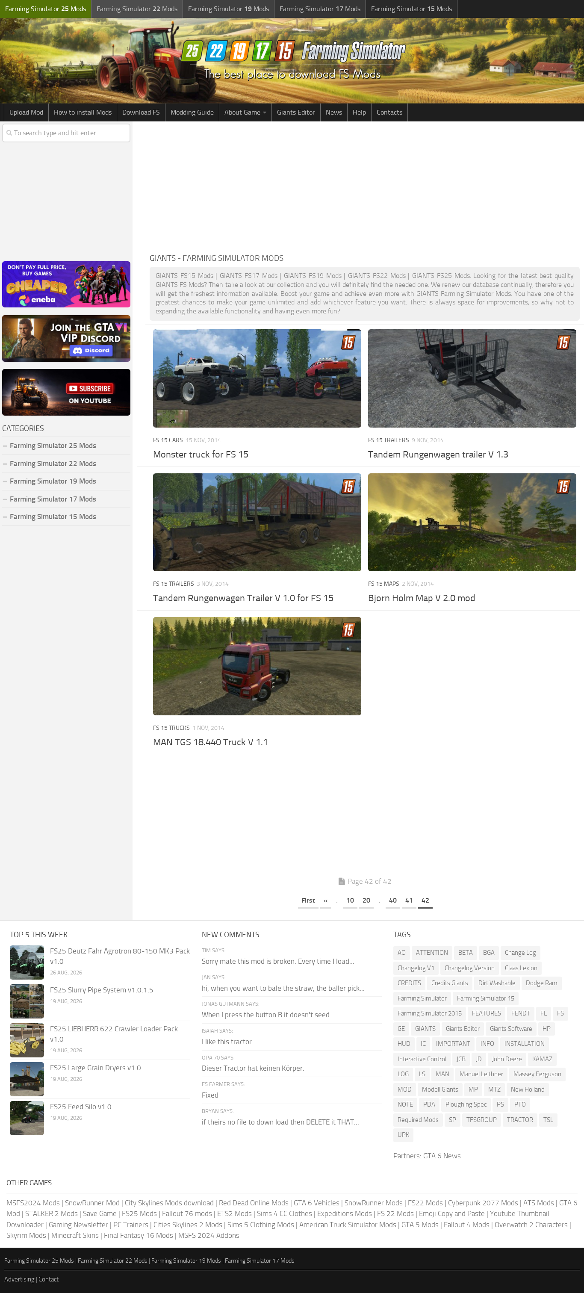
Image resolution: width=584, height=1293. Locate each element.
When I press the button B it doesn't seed (266, 1014)
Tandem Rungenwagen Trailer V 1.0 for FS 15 (243, 598)
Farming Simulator (422, 998)
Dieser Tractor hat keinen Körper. (253, 1068)
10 (350, 900)
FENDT (520, 1013)
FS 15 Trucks (171, 728)
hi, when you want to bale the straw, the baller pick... (283, 988)
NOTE (405, 1104)
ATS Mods (538, 1203)
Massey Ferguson (537, 1074)
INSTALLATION (524, 1044)
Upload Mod (26, 112)
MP (473, 1089)
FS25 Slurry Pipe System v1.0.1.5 (101, 990)
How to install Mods (83, 112)
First (308, 900)
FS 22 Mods (395, 1213)
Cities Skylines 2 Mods (187, 1224)
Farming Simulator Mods (45, 9)
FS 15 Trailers (388, 440)
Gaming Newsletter (78, 1224)
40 (393, 900)
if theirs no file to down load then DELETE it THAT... (280, 1122)
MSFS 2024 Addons (208, 1235)
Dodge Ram (541, 983)
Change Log (520, 952)
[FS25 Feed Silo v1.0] (27, 1118)
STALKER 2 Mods (51, 1213)
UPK (403, 1135)
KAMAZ (542, 1059)
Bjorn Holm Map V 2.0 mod (421, 598)
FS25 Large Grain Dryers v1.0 (95, 1067)
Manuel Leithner (481, 1074)
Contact (48, 1279)
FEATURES (486, 1013)
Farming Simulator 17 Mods (53, 499)
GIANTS (425, 1029)
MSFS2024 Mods (33, 1203)
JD (479, 1059)
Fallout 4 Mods (467, 1224)
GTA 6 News (442, 1155)
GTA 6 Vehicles (316, 1203)
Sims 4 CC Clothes (284, 1213)
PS (500, 1104)
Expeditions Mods (344, 1213)
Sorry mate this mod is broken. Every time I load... (278, 961)
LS (422, 1074)
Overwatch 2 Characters (531, 1224)
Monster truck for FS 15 (200, 454)
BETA (465, 952)
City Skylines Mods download (169, 1203)
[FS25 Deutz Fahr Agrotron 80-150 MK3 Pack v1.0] (27, 962)
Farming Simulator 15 (485, 998)
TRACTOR (520, 1120)
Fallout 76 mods (187, 1213)
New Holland (528, 1089)
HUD (404, 1044)
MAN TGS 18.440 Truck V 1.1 (210, 742)
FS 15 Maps (383, 583)
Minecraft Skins (75, 1235)
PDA (429, 1104)
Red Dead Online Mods (254, 1203)
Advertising (19, 1279)
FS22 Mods (425, 1203)
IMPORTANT (453, 1044)
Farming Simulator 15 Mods (53, 516)
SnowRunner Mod (92, 1203)
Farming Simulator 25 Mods (39, 1260)
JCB (461, 1059)
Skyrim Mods (26, 1235)
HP (547, 1029)
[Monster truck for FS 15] (257, 378)
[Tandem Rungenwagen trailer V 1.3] (472, 378)
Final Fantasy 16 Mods (138, 1235)
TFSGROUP (481, 1120)
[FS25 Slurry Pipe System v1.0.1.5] (27, 1001)
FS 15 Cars (168, 440)
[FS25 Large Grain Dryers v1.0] (27, 1079)
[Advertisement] (365, 185)
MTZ (494, 1089)
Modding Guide (192, 112)
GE (401, 1029)
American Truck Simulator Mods (347, 1224)
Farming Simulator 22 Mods (53, 463)
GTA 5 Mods (420, 1224)
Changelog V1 (416, 968)
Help (359, 112)
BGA (489, 952)
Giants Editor (296, 112)
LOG (403, 1074)
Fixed (210, 1095)
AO (402, 952)
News (334, 112)
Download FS (141, 112)
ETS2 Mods (234, 1213)
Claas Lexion (521, 968)
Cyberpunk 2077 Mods (483, 1203)
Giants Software (511, 1029)
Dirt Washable (497, 983)
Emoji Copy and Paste (452, 1213)
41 (409, 900)
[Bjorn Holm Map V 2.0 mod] (472, 522)
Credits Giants (449, 983)
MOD (405, 1089)
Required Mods (418, 1120)
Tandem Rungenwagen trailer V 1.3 (438, 454)
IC (423, 1044)
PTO (520, 1104)
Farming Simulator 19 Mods (53, 481)
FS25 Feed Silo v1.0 (81, 1106)
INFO (487, 1044)
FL (543, 1013)
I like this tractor (227, 1041)
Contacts (389, 112)
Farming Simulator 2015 (430, 1013)
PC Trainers (130, 1224)
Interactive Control (422, 1059)
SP (452, 1120)
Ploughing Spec (466, 1104)
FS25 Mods (139, 1213)
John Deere (507, 1059)
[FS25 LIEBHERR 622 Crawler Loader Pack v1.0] (27, 1040)
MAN (442, 1074)
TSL (548, 1120)
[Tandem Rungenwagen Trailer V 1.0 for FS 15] (257, 522)
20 (366, 900)
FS (560, 1013)
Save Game (100, 1213)
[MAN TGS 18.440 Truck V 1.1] (257, 666)
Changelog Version (470, 968)
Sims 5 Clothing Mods (260, 1224)
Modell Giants (440, 1089)
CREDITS (409, 983)
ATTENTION (432, 952)
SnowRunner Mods (374, 1203)
